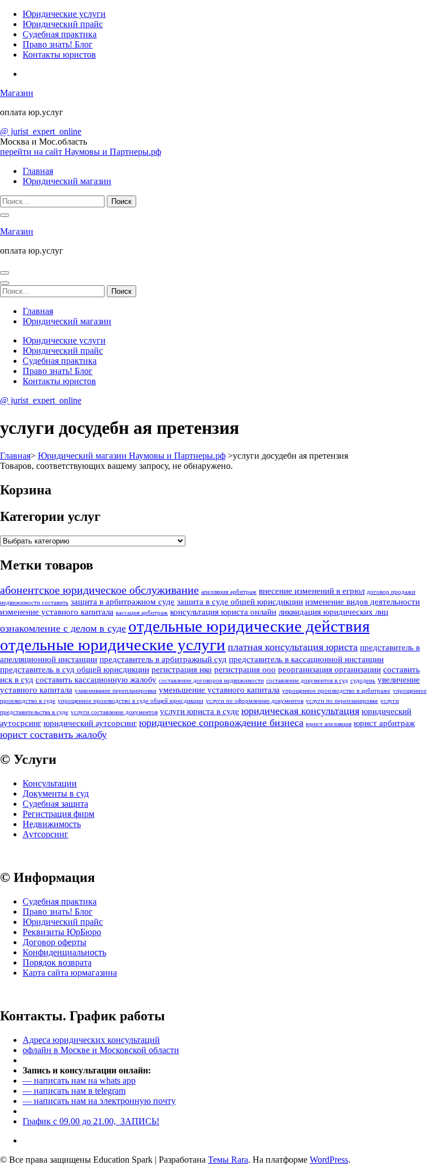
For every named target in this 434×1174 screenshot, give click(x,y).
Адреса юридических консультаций (91, 1040)
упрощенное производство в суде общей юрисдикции (130, 701)
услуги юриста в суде (199, 711)
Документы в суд (56, 793)
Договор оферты (54, 942)
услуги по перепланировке (342, 701)
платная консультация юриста (293, 647)
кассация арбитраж (142, 613)
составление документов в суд (307, 680)
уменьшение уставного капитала (219, 689)
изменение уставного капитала (57, 611)
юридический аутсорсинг (90, 723)
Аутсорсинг (45, 834)
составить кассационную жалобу (96, 679)
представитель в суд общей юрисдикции (74, 669)
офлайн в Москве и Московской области (101, 1050)
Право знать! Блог (58, 44)
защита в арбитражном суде (123, 601)
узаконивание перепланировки (116, 691)
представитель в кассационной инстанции (306, 659)
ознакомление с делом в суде (63, 628)
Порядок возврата (57, 962)
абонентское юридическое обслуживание (99, 590)
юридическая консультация (300, 710)
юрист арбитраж (384, 723)
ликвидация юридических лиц (333, 611)
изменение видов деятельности (362, 601)
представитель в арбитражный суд (163, 659)
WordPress (329, 1159)
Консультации (50, 783)
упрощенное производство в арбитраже (336, 691)
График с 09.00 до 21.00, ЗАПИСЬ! (91, 1121)
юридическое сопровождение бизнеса (221, 722)
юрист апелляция (328, 724)
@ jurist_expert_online (40, 131)
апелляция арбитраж (229, 592)
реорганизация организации (329, 669)
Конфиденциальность (64, 952)
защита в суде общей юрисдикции (240, 601)
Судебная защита (55, 803)
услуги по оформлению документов (254, 701)
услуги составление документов (114, 712)
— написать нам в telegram (74, 1090)
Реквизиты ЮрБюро (62, 932)
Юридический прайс (63, 24)
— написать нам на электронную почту (99, 1101)
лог (86, 911)
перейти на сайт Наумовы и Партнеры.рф (80, 151)
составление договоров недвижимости (211, 680)
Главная (38, 171)
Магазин (16, 93)
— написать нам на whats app (79, 1080)
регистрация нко (181, 669)
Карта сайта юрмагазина (70, 972)
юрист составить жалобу (53, 734)
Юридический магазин (67, 181)
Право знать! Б (51, 911)
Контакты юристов (59, 54)
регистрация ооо (245, 669)
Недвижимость (52, 824)
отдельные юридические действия (249, 626)
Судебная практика (60, 34)
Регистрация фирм (58, 814)
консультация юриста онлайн (223, 611)
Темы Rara (228, 1159)
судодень (362, 680)
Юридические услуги (64, 14)
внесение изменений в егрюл (311, 590)
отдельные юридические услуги (112, 645)
